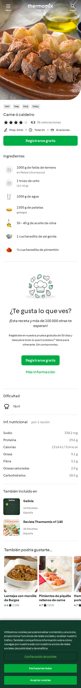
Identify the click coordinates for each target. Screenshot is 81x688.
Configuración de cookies (40, 656)
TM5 (25, 106)
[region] (40, 654)
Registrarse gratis (41, 140)
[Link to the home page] (40, 7)
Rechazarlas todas (40, 668)
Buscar (73, 10)
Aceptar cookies (40, 680)
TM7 (7, 106)
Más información (40, 372)
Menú (8, 10)
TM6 (16, 106)
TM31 (35, 106)
